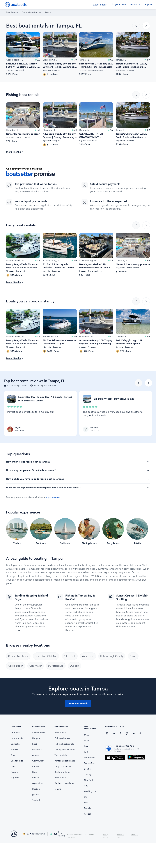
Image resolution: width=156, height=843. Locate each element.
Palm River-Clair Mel (46, 656)
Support (149, 4)
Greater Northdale (18, 656)
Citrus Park (70, 656)
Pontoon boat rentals (65, 761)
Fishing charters (62, 738)
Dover (133, 656)
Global (87, 814)
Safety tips (37, 800)
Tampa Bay (89, 763)
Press (13, 766)
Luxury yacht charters (65, 749)
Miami (87, 735)
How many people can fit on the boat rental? (31, 470)
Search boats (38, 732)
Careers (14, 772)
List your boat (118, 4)
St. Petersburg (56, 665)
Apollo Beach (15, 665)
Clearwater (35, 665)
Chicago (88, 774)
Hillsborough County (111, 656)
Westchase (88, 656)
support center (53, 497)
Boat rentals (60, 732)
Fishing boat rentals (64, 744)
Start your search (78, 703)
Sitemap (134, 835)
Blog (34, 772)
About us (135, 4)
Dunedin (74, 665)
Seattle (87, 769)
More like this (13, 151)
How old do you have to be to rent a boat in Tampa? (35, 478)
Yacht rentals (61, 755)
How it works (17, 738)
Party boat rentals (63, 766)
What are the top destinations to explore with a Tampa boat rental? (43, 487)
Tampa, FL (69, 25)
